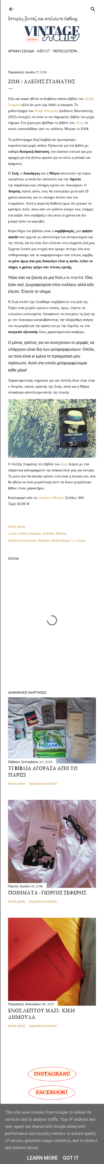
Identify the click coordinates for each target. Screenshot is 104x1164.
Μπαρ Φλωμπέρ (46, 110)
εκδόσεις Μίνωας (50, 497)
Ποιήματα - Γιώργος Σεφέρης (47, 892)
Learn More (42, 1158)
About (43, 51)
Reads (81, 540)
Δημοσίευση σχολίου (43, 783)
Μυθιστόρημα (60, 540)
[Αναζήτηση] (93, 8)
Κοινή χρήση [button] (16, 527)
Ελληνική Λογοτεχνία (22, 540)
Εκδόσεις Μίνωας (54, 533)
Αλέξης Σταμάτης (30, 533)
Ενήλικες (44, 540)
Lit (73, 540)
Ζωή (79, 122)
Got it (71, 1158)
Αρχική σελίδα (21, 51)
